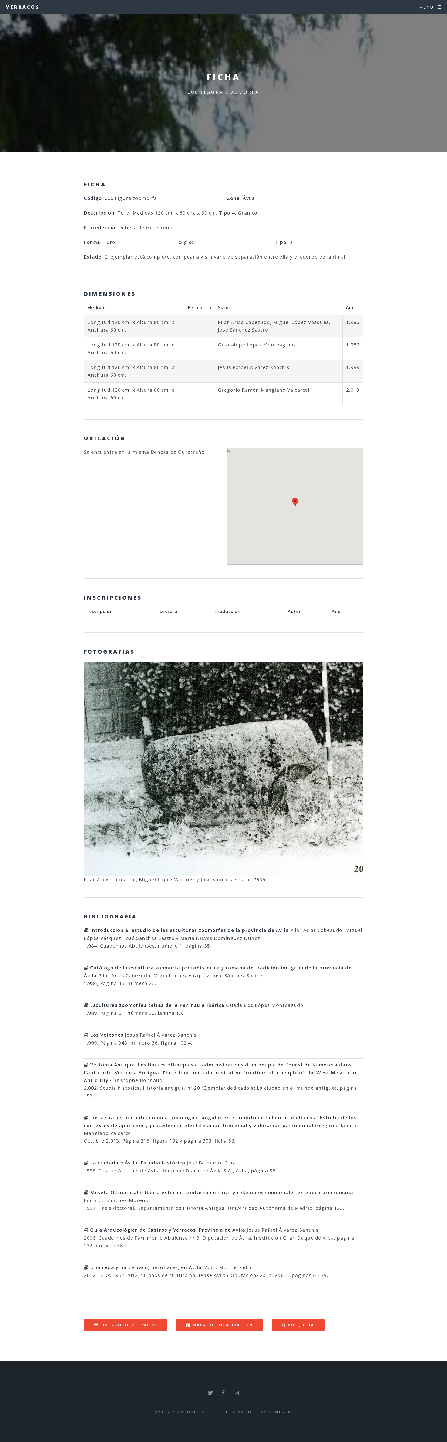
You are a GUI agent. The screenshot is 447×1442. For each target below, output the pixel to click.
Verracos (23, 7)
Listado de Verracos (129, 1325)
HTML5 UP (280, 1412)
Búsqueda (301, 1325)
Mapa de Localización (223, 1325)
